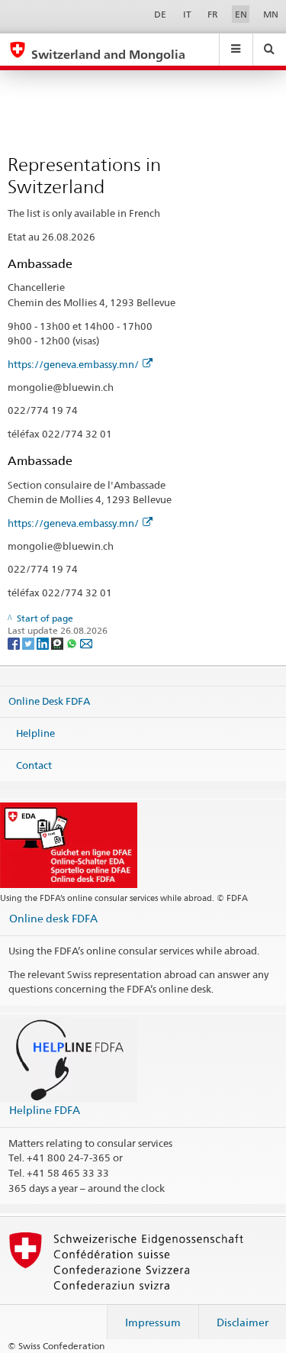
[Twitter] (29, 642)
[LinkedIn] (44, 642)
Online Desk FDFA (49, 701)
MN (270, 14)
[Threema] (58, 642)
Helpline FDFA (44, 1109)
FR (212, 14)
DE (160, 14)
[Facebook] (15, 642)
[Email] (86, 642)
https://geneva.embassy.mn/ (73, 364)
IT (187, 14)
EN (241, 14)
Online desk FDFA (53, 918)
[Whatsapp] (73, 642)
